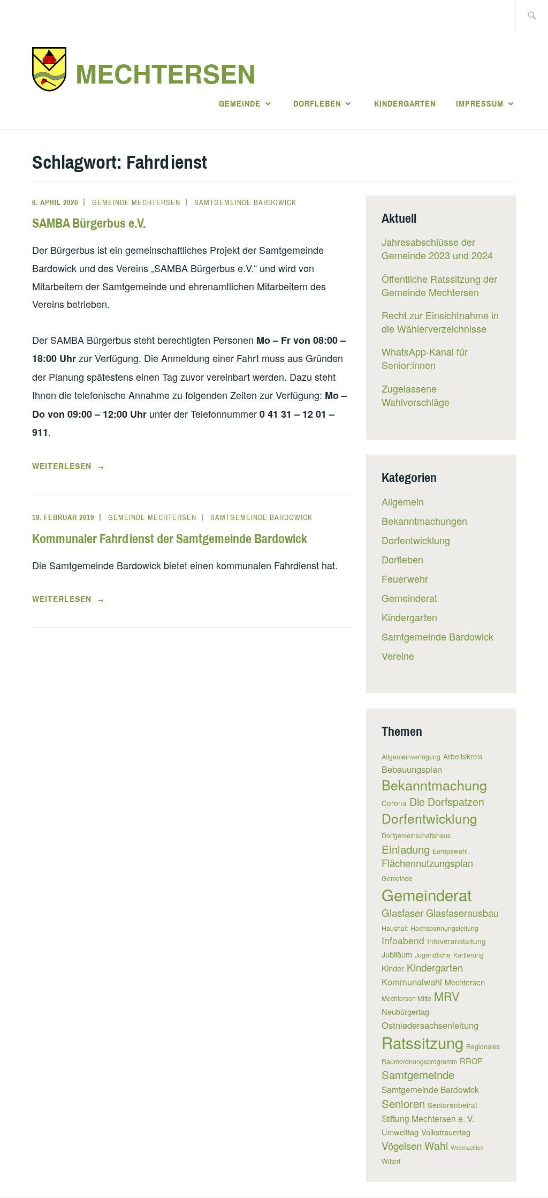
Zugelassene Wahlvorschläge (416, 395)
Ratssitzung (422, 1042)
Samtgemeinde (418, 1074)
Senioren (403, 1103)
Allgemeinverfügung (411, 756)
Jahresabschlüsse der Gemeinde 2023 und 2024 (437, 248)
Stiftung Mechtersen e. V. (428, 1118)
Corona (394, 802)
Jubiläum (397, 954)
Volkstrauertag (445, 1131)
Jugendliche (433, 954)
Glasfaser (402, 912)
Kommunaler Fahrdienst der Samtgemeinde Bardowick (169, 538)
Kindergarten (405, 103)
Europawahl (450, 850)
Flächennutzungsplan (427, 863)
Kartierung (468, 954)
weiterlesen (68, 466)
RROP (471, 1060)
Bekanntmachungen (424, 521)
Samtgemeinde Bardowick (245, 202)
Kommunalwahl (412, 981)
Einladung (406, 849)
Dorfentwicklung (416, 540)
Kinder (393, 968)
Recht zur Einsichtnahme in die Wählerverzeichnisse (440, 321)
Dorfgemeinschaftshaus (416, 835)
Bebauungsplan (412, 769)
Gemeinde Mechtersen (136, 202)
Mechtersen (165, 73)
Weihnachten (467, 1147)
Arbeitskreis (463, 756)
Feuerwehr (405, 578)
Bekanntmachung (434, 784)
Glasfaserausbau (462, 913)
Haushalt (395, 927)
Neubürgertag (405, 1011)
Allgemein (403, 501)
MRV (447, 996)
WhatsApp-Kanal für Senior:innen (425, 358)
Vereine (398, 655)
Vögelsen (402, 1145)
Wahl (436, 1145)
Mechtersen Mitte (406, 998)
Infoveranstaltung (456, 941)
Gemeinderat (409, 598)
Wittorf (391, 1160)
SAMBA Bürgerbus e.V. (89, 222)
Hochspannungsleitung (444, 927)
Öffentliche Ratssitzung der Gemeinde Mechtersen (439, 285)
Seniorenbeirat (452, 1104)
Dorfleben (317, 103)
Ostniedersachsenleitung (430, 1025)
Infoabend (403, 940)
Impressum (480, 103)
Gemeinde (240, 103)
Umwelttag (400, 1131)
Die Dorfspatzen (446, 801)
